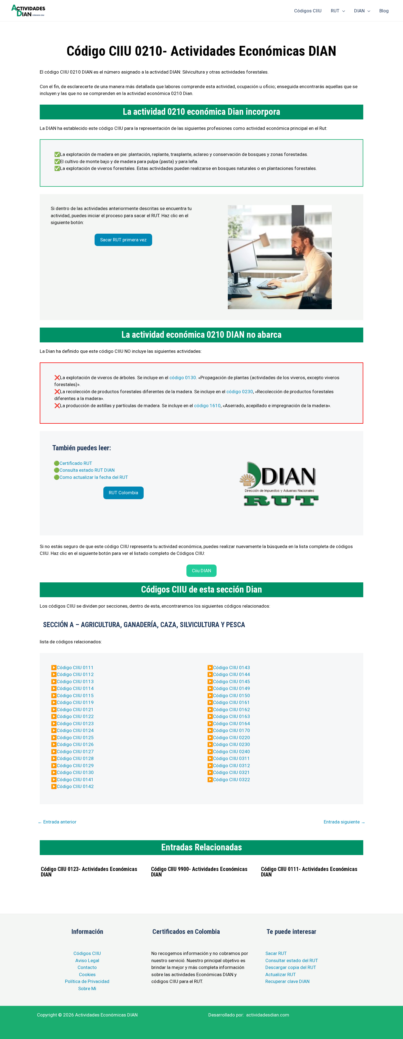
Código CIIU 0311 (231, 758)
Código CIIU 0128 (75, 758)
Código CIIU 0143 (231, 667)
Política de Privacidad (87, 981)
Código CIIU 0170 (231, 730)
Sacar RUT (276, 953)
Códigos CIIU (87, 953)
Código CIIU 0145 (231, 681)
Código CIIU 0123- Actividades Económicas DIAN (89, 872)
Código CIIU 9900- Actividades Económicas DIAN (199, 872)
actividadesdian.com (267, 1015)
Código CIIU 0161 (231, 702)
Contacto (87, 967)
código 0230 (239, 391)
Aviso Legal (87, 960)
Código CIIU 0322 (231, 779)
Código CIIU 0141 (75, 779)
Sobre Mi (87, 988)
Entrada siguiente (344, 822)
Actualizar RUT (280, 974)
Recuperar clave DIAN (287, 981)
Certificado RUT (75, 463)
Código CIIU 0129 (75, 765)
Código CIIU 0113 (75, 681)
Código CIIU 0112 (75, 674)
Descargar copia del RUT (290, 967)
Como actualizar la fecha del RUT (93, 477)
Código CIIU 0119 (75, 702)
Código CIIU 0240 (231, 751)
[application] (342, 11)
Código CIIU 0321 (231, 772)
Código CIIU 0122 (75, 716)
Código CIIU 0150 (231, 695)
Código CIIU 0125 (75, 737)
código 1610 (207, 405)
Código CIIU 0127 (75, 751)
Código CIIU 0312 (231, 765)
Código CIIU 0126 (75, 744)
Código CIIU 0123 (75, 723)
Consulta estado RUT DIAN (87, 470)
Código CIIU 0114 (75, 688)
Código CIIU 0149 (231, 688)
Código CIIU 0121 (75, 709)
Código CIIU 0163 (231, 716)
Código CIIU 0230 (231, 744)
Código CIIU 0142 (75, 786)
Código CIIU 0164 (231, 723)
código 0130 (182, 377)
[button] (123, 240)
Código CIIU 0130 (75, 772)
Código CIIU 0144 (231, 674)
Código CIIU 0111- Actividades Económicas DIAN (309, 872)
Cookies (87, 974)
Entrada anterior (57, 822)
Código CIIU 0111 (75, 667)
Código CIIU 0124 (75, 730)
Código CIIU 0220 (231, 737)
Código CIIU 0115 (75, 695)
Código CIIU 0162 (231, 709)
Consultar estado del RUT (291, 960)
